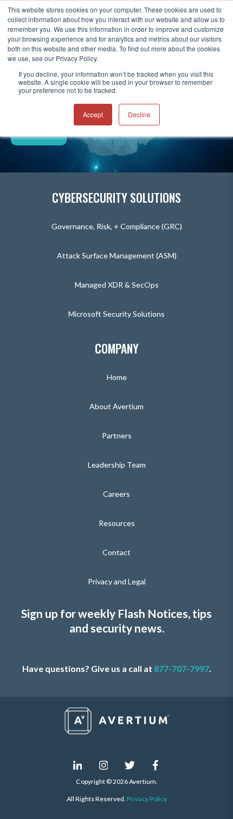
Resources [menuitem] (117, 523)
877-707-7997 (181, 668)
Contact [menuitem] (116, 552)
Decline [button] (139, 114)
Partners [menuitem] (117, 435)
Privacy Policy (147, 799)
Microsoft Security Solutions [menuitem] (116, 313)
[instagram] (103, 765)
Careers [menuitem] (116, 493)
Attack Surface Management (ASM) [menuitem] (117, 255)
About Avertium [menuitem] (116, 406)
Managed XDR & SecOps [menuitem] (117, 284)
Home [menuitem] (117, 377)
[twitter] (129, 765)
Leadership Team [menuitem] (117, 464)
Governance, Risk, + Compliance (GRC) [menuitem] (116, 226)
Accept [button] (93, 114)
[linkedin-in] (77, 765)
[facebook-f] (155, 765)
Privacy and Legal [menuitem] (117, 581)
